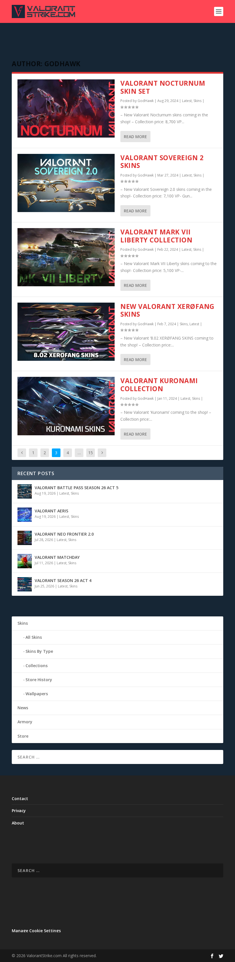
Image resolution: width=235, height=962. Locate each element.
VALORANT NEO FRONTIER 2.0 (64, 534)
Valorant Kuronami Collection (159, 384)
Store (22, 736)
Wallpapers (37, 693)
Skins (197, 100)
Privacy (19, 810)
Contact (20, 798)
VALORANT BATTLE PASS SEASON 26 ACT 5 (76, 487)
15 (90, 452)
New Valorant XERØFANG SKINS (167, 310)
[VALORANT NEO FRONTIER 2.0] (24, 538)
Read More (135, 136)
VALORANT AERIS (51, 511)
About (18, 823)
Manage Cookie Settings (36, 930)
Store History (39, 679)
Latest (187, 100)
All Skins (34, 637)
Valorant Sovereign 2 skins (161, 161)
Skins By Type (39, 651)
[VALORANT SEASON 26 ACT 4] (24, 584)
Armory (24, 721)
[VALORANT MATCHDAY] (24, 561)
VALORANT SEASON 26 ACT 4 (63, 580)
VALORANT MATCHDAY (57, 557)
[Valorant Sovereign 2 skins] (66, 183)
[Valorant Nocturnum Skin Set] (66, 108)
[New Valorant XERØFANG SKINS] (66, 332)
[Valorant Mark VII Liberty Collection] (66, 257)
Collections (37, 665)
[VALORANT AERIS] (24, 515)
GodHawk (146, 100)
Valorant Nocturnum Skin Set (162, 87)
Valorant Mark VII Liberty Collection (156, 235)
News (22, 707)
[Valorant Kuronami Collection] (66, 406)
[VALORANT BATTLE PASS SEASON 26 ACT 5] (24, 491)
